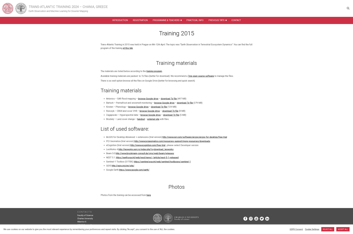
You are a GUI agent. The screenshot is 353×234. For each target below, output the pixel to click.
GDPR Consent (296, 229)
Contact (236, 20)
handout (141, 119)
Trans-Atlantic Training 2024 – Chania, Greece (68, 7)
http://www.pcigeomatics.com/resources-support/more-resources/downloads (172, 141)
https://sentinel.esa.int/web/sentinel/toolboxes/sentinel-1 (162, 161)
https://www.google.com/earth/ (134, 170)
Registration (140, 20)
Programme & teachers (166, 20)
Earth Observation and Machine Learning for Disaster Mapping (58, 11)
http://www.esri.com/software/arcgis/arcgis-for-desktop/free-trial (194, 137)
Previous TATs (216, 20)
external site (153, 119)
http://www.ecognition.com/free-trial (147, 145)
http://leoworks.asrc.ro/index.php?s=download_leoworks (145, 149)
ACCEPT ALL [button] (343, 229)
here (149, 195)
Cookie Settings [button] (312, 229)
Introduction (120, 20)
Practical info (195, 20)
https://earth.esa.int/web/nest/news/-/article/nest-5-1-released (147, 157)
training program (154, 71)
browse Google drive (148, 98)
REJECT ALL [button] (328, 229)
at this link (128, 48)
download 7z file (169, 98)
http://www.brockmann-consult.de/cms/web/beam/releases (145, 153)
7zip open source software (201, 76)
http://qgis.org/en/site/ (123, 165)
